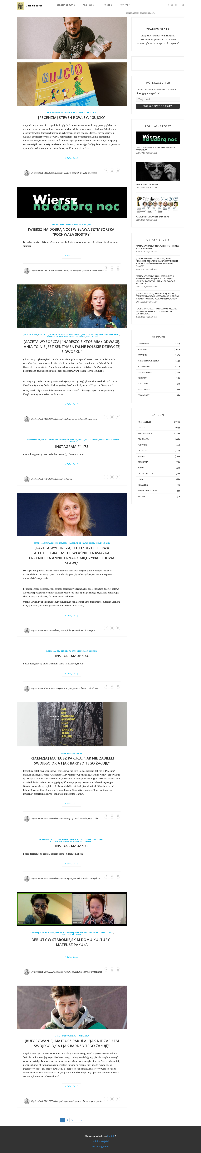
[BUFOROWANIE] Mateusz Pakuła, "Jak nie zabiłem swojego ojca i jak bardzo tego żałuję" (72, 1043)
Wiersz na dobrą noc (82, 224)
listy (140, 479)
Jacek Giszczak (30, 335)
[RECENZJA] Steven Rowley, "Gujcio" (72, 117)
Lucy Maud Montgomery (56, 337)
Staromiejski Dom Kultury (42, 933)
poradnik (143, 485)
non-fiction (92, 630)
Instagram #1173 (72, 846)
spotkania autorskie (72, 935)
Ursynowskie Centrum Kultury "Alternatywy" (71, 841)
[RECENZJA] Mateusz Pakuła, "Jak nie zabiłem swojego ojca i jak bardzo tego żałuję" (71, 761)
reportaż (142, 445)
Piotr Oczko (92, 337)
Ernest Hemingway (49, 440)
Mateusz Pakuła (74, 753)
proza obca (92, 173)
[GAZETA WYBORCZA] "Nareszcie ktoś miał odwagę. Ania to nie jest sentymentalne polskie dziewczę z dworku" (72, 346)
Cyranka (87, 839)
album (141, 468)
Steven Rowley (71, 113)
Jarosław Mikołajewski (92, 335)
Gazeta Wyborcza (77, 337)
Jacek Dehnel (75, 335)
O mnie (108, 5)
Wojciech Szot (37, 173)
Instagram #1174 (72, 656)
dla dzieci (93, 688)
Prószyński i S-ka (55, 113)
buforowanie (66, 1036)
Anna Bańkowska (111, 335)
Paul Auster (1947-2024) (147, 184)
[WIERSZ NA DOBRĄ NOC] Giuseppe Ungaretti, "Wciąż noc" (156, 148)
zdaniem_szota (77, 440)
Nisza (63, 753)
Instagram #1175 (72, 446)
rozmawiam (69, 972)
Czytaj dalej (71, 158)
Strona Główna (66, 5)
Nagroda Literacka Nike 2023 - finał (152, 217)
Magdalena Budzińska (99, 543)
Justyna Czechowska (58, 335)
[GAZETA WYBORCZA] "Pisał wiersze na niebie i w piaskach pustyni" (157, 247)
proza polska (93, 818)
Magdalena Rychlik (88, 113)
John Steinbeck (91, 440)
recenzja (67, 173)
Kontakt (125, 5)
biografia (143, 462)
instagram (64, 440)
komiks (141, 456)
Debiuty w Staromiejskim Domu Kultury (73, 933)
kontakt (111, 1136)
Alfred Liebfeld (72, 442)
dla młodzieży (145, 473)
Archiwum (89, 5)
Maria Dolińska (90, 651)
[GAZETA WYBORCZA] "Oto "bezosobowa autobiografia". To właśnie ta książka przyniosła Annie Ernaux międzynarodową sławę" (72, 555)
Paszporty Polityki (48, 839)
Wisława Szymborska (61, 224)
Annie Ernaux (82, 543)
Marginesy (43, 335)
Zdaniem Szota (34, 5)
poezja (100, 270)
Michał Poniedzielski (109, 440)
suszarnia (143, 384)
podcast (142, 378)
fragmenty (143, 395)
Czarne (37, 543)
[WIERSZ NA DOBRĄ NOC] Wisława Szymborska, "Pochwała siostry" (72, 232)
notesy (141, 496)
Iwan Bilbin (77, 651)
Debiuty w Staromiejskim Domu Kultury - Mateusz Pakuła (72, 942)
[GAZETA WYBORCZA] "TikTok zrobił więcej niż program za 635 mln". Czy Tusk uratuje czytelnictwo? (156, 311)
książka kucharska (147, 491)
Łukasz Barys (98, 839)
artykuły (67, 419)
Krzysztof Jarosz (67, 543)
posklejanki (144, 389)
